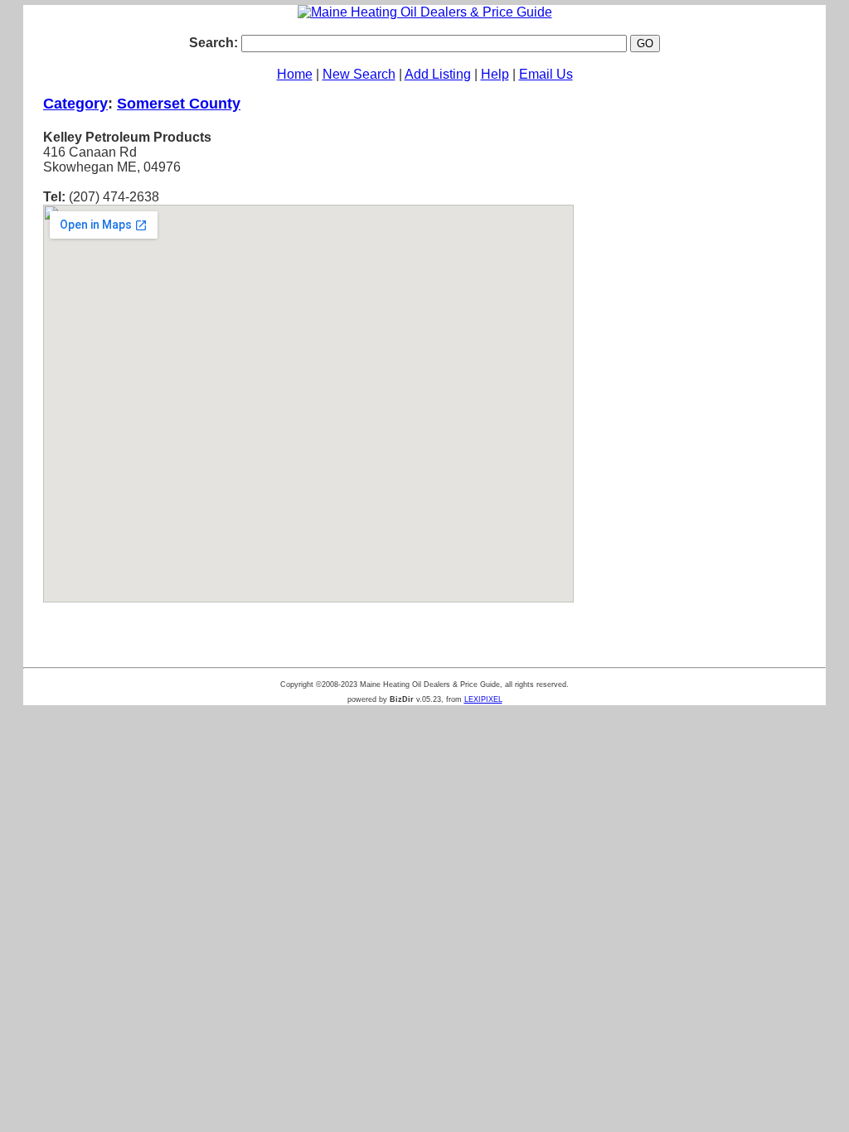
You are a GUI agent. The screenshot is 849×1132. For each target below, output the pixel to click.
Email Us (546, 74)
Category (75, 103)
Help (495, 74)
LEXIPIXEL (483, 699)
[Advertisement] (700, 355)
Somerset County (178, 103)
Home (295, 74)
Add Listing (438, 74)
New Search (359, 74)
